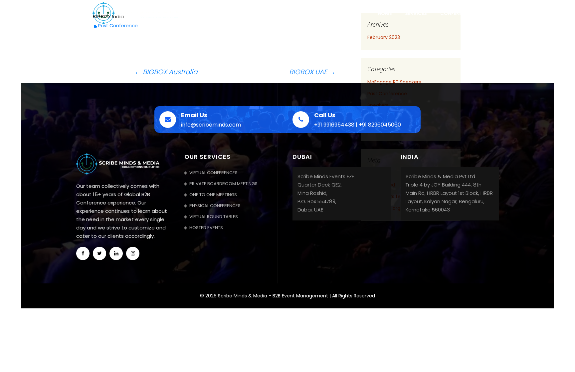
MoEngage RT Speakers (394, 82)
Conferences (457, 13)
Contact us (502, 13)
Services (416, 13)
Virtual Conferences (213, 173)
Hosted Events (206, 227)
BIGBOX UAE (312, 72)
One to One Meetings (213, 194)
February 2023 (383, 37)
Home (385, 13)
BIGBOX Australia (165, 72)
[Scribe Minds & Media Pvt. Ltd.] (136, 12)
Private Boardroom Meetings (223, 184)
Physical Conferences (215, 205)
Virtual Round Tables (213, 216)
